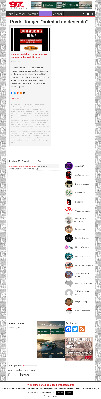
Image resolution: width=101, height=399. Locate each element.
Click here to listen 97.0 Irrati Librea (23, 166)
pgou (14, 129)
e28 (18, 116)
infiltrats (25, 120)
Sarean (27, 135)
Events (10, 370)
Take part (45, 14)
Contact (57, 14)
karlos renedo (35, 120)
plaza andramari (23, 129)
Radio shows (17, 105)
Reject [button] (69, 393)
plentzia (24, 131)
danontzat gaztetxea (35, 113)
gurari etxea (31, 118)
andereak (25, 107)
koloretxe (44, 120)
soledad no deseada (25, 138)
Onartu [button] (60, 393)
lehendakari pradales (28, 122)
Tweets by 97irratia (16, 327)
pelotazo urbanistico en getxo (38, 127)
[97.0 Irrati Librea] (18, 5)
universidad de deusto (19, 140)
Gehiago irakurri (50, 396)
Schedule (33, 14)
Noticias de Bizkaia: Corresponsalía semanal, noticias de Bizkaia (29, 55)
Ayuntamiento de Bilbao (20, 109)
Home (10, 14)
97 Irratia (20, 14)
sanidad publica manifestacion (23, 133)
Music (27, 370)
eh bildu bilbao (26, 116)
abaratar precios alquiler (36, 105)
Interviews (18, 370)
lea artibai (14, 122)
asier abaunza (36, 107)
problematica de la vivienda (39, 131)
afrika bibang (16, 107)
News (33, 370)
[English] (92, 13)
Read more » (16, 98)
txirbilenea (39, 138)
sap (22, 135)
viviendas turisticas (36, 140)
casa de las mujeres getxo (28, 111)
